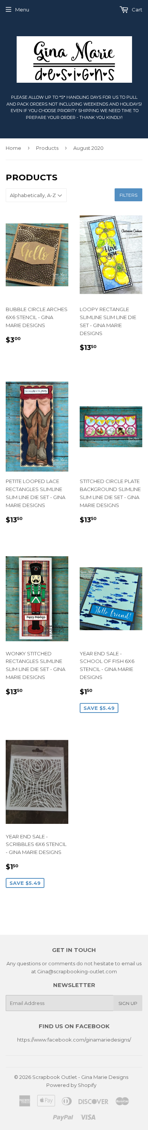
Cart (136, 9)
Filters (128, 195)
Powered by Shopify (71, 1085)
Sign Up (127, 1003)
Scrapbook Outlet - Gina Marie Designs (80, 1077)
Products (47, 148)
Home (13, 148)
